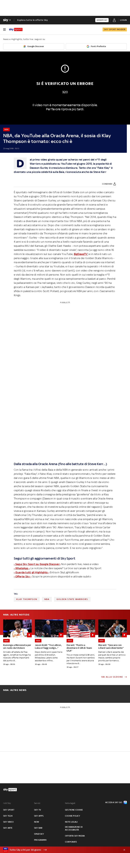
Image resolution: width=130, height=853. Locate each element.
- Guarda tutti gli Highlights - (31, 572)
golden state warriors (72, 599)
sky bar (38, 828)
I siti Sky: (7, 803)
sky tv (37, 810)
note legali (71, 822)
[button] (60, 850)
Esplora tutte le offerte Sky (32, 20)
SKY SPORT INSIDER (114, 29)
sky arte (8, 828)
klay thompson (26, 599)
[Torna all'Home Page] (16, 29)
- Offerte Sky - (23, 576)
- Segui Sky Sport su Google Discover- (37, 564)
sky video (8, 822)
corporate (71, 842)
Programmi (40, 840)
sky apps (39, 816)
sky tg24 (8, 816)
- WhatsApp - (22, 568)
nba (46, 599)
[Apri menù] (4, 29)
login (123, 20)
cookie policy (72, 816)
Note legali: (70, 803)
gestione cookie (74, 810)
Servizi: (37, 803)
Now (36, 822)
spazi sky (39, 834)
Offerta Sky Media (75, 836)
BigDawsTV (80, 254)
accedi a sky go (113, 802)
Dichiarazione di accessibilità (73, 828)
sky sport (8, 810)
